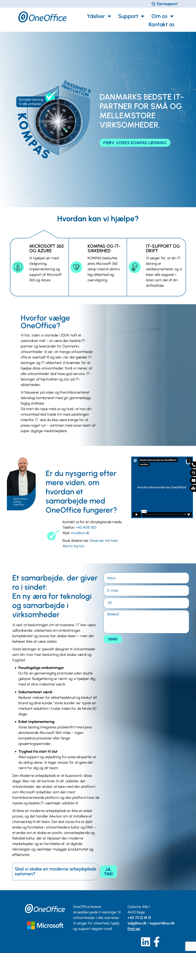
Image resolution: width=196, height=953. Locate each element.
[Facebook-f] (156, 942)
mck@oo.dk (80, 533)
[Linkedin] (145, 942)
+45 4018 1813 (86, 527)
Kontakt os (162, 24)
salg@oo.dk (137, 923)
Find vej (134, 928)
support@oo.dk (162, 923)
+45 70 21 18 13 (139, 917)
